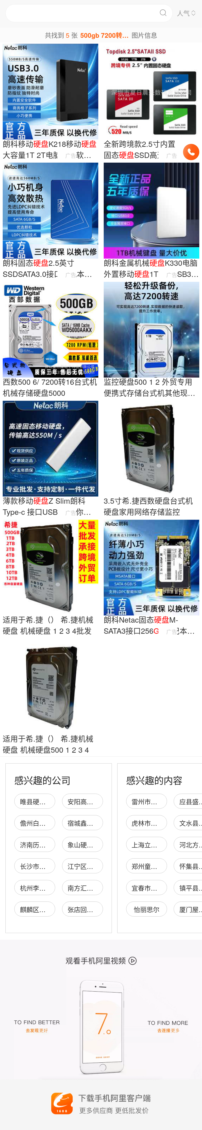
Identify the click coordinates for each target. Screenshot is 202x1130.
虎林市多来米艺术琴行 (164, 822)
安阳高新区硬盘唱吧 (96, 801)
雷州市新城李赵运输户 (164, 801)
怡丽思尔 (146, 909)
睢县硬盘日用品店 (45, 801)
